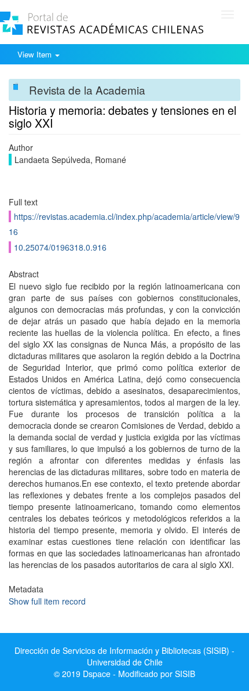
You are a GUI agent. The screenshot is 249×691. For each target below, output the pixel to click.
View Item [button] (35, 54)
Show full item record (47, 601)
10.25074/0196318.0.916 (60, 247)
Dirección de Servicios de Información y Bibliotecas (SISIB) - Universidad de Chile (124, 656)
